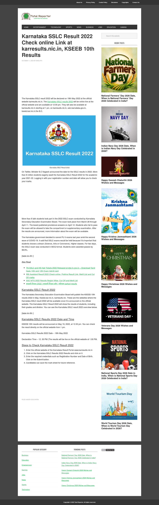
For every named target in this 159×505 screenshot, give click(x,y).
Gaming (24, 470)
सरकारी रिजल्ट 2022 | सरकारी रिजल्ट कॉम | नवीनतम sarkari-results (51, 283)
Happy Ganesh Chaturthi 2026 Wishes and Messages (116, 181)
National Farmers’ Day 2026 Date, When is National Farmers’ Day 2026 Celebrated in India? (118, 98)
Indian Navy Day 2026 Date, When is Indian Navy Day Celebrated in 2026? (118, 148)
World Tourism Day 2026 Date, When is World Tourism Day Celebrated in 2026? (116, 426)
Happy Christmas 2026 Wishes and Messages (119, 285)
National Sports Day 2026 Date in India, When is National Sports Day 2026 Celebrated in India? (119, 375)
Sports (24, 484)
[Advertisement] (59, 80)
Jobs (23, 475)
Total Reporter (36, 16)
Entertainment (27, 465)
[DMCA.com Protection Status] (107, 450)
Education (35, 399)
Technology (26, 489)
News (24, 480)
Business (25, 455)
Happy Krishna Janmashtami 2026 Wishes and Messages (118, 238)
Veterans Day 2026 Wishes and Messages (117, 327)
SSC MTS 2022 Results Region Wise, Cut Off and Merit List (52, 280)
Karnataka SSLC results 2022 (60, 101)
